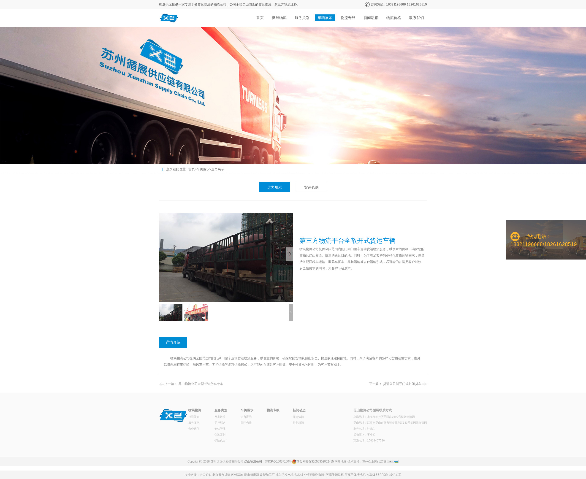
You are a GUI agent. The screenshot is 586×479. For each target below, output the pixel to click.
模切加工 (395, 474)
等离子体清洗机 (355, 474)
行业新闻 (298, 422)
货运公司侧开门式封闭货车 (402, 384)
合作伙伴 (193, 428)
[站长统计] (393, 461)
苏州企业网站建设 (374, 461)
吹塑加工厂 (267, 474)
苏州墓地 (237, 474)
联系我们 (416, 18)
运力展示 (217, 169)
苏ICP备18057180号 (278, 461)
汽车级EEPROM (377, 474)
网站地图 (341, 461)
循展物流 (279, 18)
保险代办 (219, 440)
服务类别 (302, 18)
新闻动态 (371, 18)
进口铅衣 (206, 474)
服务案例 (193, 422)
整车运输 (219, 416)
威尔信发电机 (284, 474)
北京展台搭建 (221, 474)
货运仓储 (311, 187)
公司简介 (193, 416)
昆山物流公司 (253, 461)
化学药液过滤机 (314, 474)
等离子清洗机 (335, 474)
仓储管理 (219, 428)
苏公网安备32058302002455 (315, 461)
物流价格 (393, 18)
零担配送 (219, 422)
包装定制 (219, 434)
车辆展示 (325, 18)
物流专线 (348, 18)
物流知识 (298, 416)
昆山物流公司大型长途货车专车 (200, 384)
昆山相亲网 (251, 474)
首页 (260, 18)
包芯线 (298, 474)
